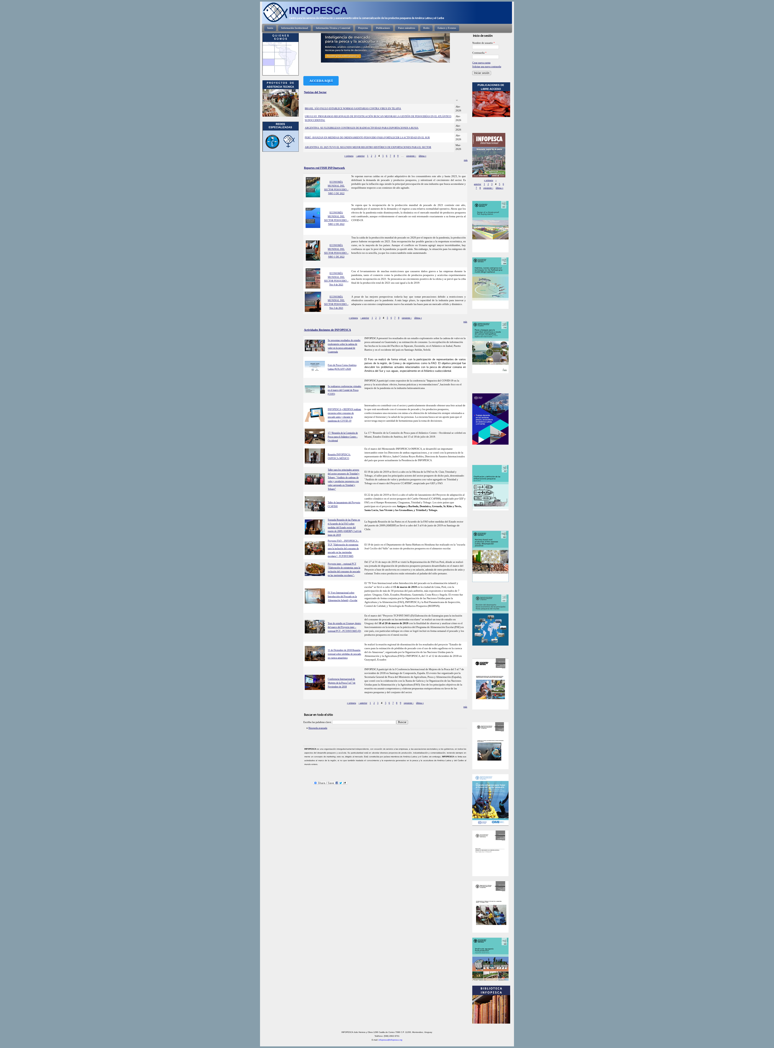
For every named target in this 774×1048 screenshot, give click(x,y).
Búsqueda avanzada (317, 728)
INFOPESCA (318, 10)
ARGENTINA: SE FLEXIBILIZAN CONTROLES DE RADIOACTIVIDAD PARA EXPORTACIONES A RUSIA (361, 127)
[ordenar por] (457, 100)
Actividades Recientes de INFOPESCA (327, 329)
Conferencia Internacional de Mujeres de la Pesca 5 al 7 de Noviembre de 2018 (341, 683)
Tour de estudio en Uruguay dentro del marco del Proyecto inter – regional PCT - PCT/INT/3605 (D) (344, 627)
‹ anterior (360, 156)
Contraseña (479, 52)
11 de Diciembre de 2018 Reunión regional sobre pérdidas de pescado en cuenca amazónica (344, 654)
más (465, 321)
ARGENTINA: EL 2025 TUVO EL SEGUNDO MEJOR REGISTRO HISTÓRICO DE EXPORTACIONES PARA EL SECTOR (368, 147)
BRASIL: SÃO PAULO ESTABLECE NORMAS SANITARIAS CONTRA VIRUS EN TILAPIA (353, 108)
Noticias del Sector (315, 92)
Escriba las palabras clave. (317, 722)
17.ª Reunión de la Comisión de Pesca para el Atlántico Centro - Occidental (343, 437)
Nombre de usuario (483, 43)
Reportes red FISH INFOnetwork (324, 167)
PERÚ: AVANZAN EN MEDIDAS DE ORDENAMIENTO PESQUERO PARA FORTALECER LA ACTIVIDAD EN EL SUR (367, 137)
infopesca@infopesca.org (390, 1040)
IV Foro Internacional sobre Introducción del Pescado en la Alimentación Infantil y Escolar (342, 596)
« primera (348, 156)
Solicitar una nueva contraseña (486, 66)
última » (422, 156)
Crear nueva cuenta (481, 62)
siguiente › (411, 156)
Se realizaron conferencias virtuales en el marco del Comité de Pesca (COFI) (344, 390)
